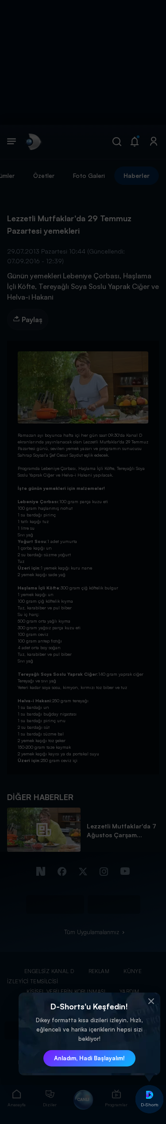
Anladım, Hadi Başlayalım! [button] (89, 1058)
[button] (151, 1001)
